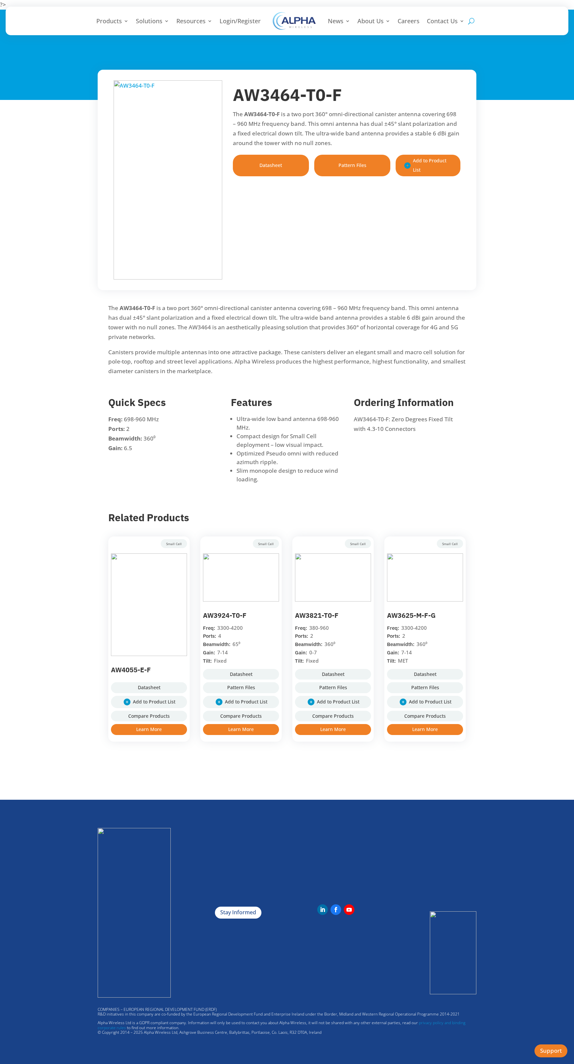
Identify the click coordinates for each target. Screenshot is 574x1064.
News (335, 21)
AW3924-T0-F (224, 615)
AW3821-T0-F (316, 615)
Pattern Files (352, 165)
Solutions (149, 21)
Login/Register (240, 21)
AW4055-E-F (131, 669)
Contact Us (442, 21)
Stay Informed (238, 912)
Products (109, 21)
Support (551, 1050)
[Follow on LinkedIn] (322, 909)
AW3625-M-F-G (411, 615)
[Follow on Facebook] (336, 909)
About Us (370, 21)
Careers (409, 21)
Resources (191, 21)
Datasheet (270, 165)
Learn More (149, 729)
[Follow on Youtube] (349, 909)
